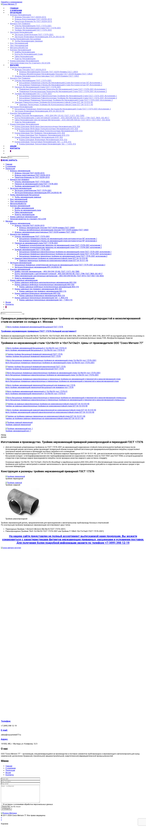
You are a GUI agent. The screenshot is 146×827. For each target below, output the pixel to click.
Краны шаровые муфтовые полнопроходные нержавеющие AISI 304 (44, 285)
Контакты (9, 304)
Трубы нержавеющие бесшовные (24, 195)
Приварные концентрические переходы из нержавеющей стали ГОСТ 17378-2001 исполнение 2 (60, 247)
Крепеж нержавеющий (20, 206)
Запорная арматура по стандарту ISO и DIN (28, 219)
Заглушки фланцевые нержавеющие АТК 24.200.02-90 (38, 193)
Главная (8, 164)
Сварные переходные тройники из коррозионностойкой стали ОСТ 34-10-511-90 (53, 260)
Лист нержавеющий (18, 201)
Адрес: (4, 739)
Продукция (10, 168)
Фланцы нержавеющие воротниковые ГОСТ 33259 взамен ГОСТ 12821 (45, 232)
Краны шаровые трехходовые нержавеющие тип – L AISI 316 (41, 298)
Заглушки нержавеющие (21, 188)
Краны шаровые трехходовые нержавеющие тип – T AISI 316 (45, 300)
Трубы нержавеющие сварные (28, 197)
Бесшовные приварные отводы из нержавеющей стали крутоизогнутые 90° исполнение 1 (58, 239)
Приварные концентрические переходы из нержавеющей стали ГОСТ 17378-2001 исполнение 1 (60, 245)
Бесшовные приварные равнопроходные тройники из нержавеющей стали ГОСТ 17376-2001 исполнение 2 (65, 254)
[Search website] (10, 153)
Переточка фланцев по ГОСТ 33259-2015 (32, 177)
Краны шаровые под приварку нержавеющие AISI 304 (38, 289)
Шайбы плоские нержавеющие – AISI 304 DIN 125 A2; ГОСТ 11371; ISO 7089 (47, 271)
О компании (10, 166)
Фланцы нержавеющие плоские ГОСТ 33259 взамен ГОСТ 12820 (47, 228)
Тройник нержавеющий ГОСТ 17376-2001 (32, 186)
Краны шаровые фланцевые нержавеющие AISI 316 (42, 295)
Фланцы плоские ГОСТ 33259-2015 (29, 173)
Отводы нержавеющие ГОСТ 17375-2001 (32, 182)
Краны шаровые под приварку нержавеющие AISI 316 (42, 291)
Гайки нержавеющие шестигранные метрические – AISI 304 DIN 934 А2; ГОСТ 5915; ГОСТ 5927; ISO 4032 (59, 276)
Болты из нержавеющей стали (28, 210)
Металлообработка (18, 204)
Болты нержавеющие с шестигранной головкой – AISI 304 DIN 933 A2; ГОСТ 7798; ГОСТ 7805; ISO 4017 (58, 274)
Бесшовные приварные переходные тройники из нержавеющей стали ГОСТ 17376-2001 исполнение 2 (63, 256)
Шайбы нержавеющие (24, 208)
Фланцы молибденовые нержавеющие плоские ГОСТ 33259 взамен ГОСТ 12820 (53, 230)
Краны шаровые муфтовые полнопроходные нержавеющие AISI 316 (49, 287)
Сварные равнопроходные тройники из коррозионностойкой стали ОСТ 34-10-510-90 (51, 258)
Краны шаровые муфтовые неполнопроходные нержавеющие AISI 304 (45, 282)
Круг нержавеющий (18, 199)
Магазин (9, 221)
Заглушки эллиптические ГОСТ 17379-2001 (33, 190)
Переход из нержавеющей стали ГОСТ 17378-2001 (36, 184)
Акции (8, 302)
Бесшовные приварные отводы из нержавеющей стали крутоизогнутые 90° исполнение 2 (58, 241)
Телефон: (6, 721)
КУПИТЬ (133, 4)
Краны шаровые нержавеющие (24, 217)
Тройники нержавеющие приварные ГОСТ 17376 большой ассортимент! (38, 331)
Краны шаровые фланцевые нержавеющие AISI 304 (37, 293)
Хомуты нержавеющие (25, 214)
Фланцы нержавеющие (20, 171)
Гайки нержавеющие (24, 212)
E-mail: (4, 730)
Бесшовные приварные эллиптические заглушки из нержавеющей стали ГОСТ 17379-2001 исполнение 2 (60, 265)
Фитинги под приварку (19, 179)
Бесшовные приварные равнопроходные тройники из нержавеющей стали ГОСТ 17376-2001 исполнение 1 (65, 252)
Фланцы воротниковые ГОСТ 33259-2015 (32, 175)
